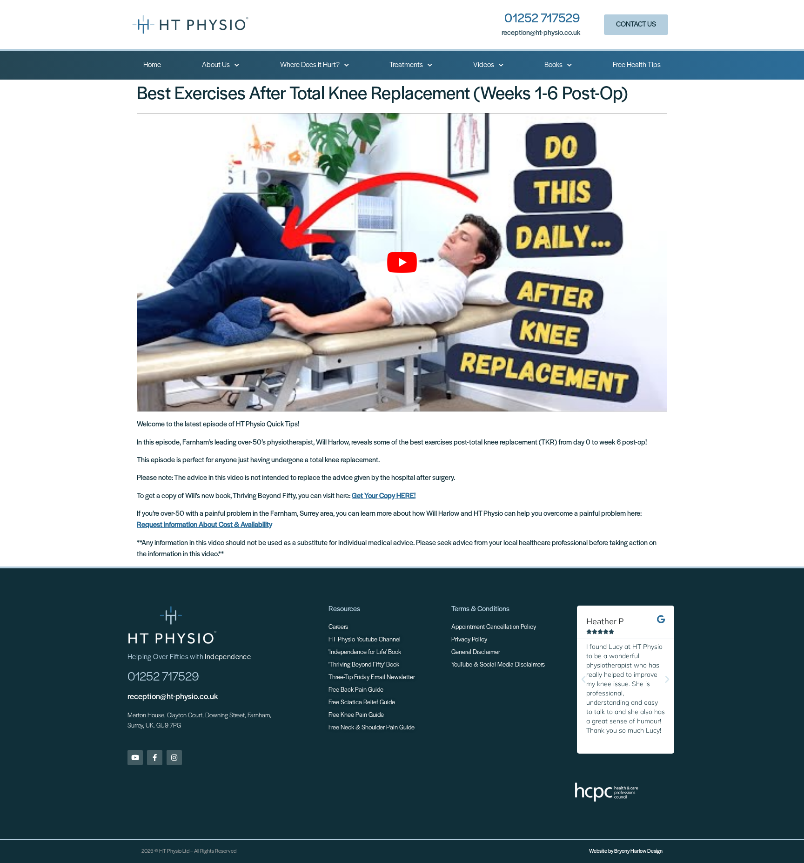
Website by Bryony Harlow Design (626, 851)
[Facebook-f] (154, 757)
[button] (583, 679)
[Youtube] (135, 757)
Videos (483, 65)
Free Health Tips (637, 65)
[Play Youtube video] (402, 262)
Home (152, 65)
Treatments (406, 65)
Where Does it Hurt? (310, 65)
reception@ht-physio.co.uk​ (541, 33)
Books (553, 65)
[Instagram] (174, 757)
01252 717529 (542, 19)
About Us (216, 65)
